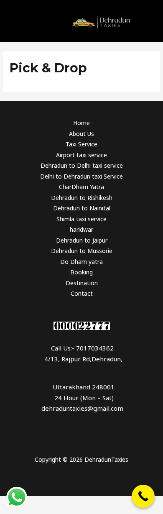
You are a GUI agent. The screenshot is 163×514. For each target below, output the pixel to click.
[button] (26, 23)
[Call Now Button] (143, 496)
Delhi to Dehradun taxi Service (81, 176)
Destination (82, 283)
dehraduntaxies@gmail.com (82, 408)
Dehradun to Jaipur (81, 240)
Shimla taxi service (81, 219)
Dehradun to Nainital (81, 208)
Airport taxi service (81, 155)
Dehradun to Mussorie (81, 251)
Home (81, 123)
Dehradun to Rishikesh (81, 198)
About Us (81, 134)
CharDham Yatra (81, 187)
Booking (81, 272)
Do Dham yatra (81, 262)
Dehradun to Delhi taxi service (82, 165)
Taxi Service (81, 144)
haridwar (81, 229)
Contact (82, 293)
